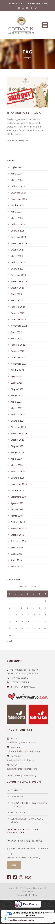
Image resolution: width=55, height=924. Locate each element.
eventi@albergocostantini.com (22, 768)
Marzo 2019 (17, 515)
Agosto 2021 (17, 376)
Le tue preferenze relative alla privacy (31, 914)
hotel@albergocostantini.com (21, 742)
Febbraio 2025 (18, 224)
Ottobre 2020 (17, 439)
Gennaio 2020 (17, 477)
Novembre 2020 (19, 433)
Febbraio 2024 (18, 262)
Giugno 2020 (17, 446)
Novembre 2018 (19, 528)
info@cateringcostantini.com (21, 759)
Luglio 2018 (16, 553)
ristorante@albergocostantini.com (23, 751)
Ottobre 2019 (17, 490)
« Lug (9, 640)
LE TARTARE (17, 796)
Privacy (36, 857)
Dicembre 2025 (18, 192)
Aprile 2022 (16, 332)
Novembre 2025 (19, 199)
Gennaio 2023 (17, 313)
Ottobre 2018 (17, 534)
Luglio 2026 (16, 167)
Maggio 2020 (17, 452)
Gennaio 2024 (17, 268)
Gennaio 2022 (17, 351)
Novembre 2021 (19, 363)
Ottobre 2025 (17, 205)
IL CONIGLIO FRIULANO (24, 113)
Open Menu (45, 25)
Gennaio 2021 (17, 420)
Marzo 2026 (17, 179)
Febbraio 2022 (18, 344)
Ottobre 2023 (17, 287)
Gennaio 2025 (17, 230)
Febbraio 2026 (18, 186)
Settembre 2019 (19, 496)
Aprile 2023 (16, 294)
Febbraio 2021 (18, 414)
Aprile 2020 (16, 458)
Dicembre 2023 (18, 275)
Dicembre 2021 (18, 357)
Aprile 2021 (16, 401)
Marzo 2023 (17, 300)
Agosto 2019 (17, 503)
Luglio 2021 (16, 382)
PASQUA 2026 (18, 812)
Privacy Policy (13, 775)
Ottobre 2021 (17, 370)
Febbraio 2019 (18, 522)
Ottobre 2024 (17, 249)
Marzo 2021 (17, 408)
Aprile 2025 (16, 211)
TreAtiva (33, 895)
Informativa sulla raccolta (19, 920)
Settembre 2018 (19, 541)
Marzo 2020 (17, 465)
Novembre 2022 (19, 325)
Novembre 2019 (19, 484)
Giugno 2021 (17, 389)
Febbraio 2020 (18, 471)
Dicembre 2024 (18, 237)
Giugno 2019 (17, 509)
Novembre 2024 (19, 243)
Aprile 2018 (16, 560)
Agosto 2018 (17, 547)
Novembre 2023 (19, 281)
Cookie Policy (29, 775)
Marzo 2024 (17, 256)
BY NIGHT (16, 790)
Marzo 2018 (17, 566)
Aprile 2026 (16, 173)
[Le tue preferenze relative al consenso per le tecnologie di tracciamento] (5, 919)
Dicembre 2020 (18, 427)
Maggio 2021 (17, 395)
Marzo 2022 (17, 338)
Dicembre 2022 (18, 319)
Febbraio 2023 (18, 306)
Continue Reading (15, 140)
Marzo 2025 (17, 218)
